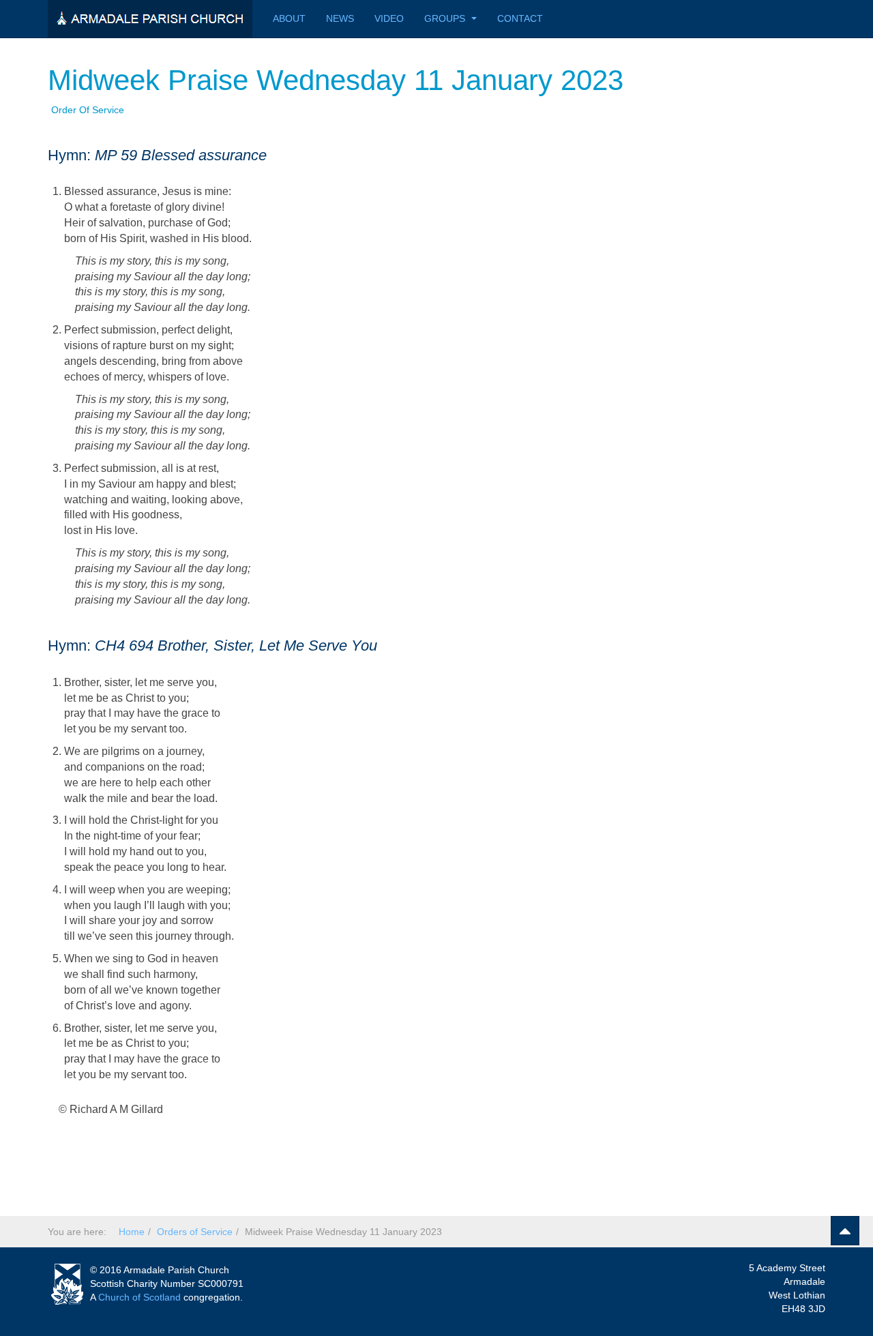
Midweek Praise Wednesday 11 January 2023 (335, 80)
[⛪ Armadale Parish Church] (150, 19)
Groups (446, 18)
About (289, 18)
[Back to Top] (845, 1230)
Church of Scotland (139, 1297)
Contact (520, 18)
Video (389, 18)
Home (132, 1231)
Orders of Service (195, 1231)
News (340, 18)
